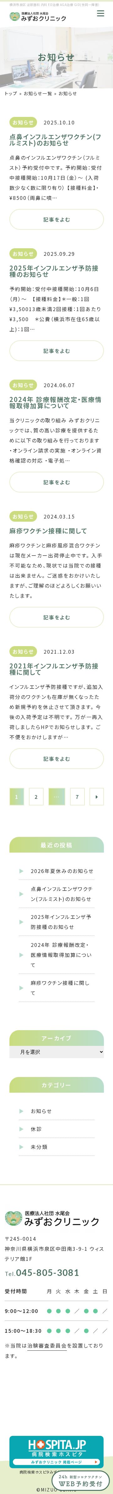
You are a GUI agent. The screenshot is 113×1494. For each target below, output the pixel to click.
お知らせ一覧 (38, 93)
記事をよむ (56, 219)
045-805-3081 (42, 1272)
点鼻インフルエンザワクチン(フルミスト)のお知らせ (62, 894)
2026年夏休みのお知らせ (62, 871)
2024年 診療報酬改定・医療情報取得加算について (61, 955)
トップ (11, 93)
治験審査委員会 (47, 1345)
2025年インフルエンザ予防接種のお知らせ (61, 922)
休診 (36, 1129)
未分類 (39, 1147)
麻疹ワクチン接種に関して (60, 988)
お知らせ (41, 1111)
